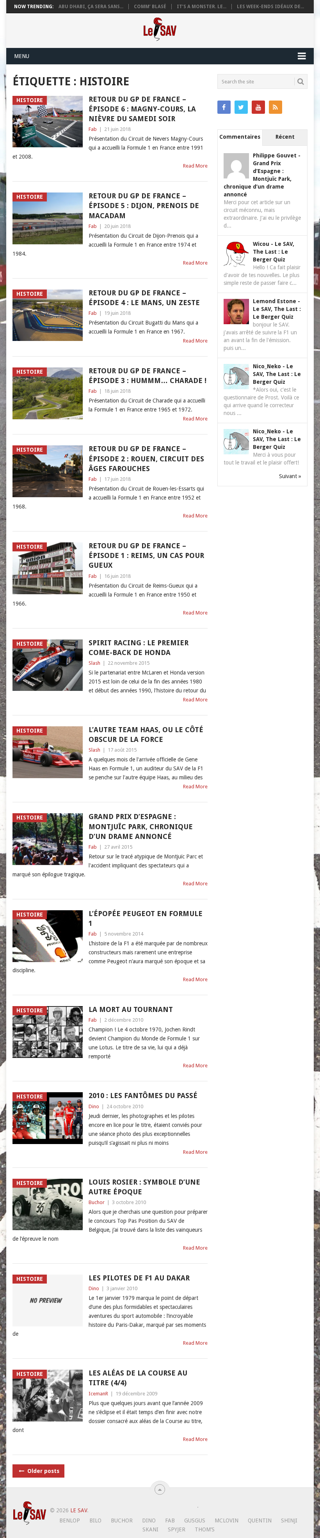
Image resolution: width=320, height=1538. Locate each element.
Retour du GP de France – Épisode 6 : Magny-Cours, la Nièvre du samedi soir (142, 109)
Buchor (97, 1202)
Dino (94, 1106)
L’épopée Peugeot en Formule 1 (146, 918)
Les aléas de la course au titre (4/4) (138, 1378)
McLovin (226, 1520)
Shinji (289, 1520)
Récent (285, 137)
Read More (195, 166)
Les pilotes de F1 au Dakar (139, 1278)
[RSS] (275, 107)
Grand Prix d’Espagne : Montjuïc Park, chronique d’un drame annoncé (141, 826)
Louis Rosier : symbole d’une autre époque (144, 1187)
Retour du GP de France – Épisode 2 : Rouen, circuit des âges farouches (146, 458)
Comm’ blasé (150, 6)
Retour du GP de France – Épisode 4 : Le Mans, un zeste (144, 298)
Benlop (69, 1520)
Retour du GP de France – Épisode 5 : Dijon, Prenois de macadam (144, 205)
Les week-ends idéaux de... (270, 6)
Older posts (42, 1471)
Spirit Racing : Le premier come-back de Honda (138, 648)
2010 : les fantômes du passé (143, 1095)
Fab (93, 129)
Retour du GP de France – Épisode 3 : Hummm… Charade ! (147, 376)
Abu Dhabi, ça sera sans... (91, 6)
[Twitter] (241, 107)
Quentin (260, 1520)
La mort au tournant (131, 1009)
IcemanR (98, 1394)
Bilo (95, 1520)
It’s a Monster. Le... (201, 6)
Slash (94, 663)
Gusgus (194, 1520)
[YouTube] (258, 107)
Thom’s (205, 1529)
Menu (21, 56)
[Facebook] (224, 107)
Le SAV (78, 1510)
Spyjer (176, 1529)
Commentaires (239, 137)
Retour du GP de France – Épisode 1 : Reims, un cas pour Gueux (146, 555)
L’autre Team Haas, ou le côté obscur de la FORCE (146, 734)
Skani (150, 1529)
